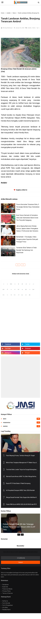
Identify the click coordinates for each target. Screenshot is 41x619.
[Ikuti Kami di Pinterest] (30, 348)
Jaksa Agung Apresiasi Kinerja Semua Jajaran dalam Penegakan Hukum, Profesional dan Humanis (27, 228)
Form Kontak (6, 603)
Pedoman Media (7, 589)
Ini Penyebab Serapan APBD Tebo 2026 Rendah (20, 490)
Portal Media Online (20, 616)
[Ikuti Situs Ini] (30, 352)
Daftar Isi (5, 601)
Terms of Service (7, 593)
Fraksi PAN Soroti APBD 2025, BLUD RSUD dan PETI (21, 504)
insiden (29, 28)
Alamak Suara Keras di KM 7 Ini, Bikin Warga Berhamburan (23, 476)
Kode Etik (5, 587)
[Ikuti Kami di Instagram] (10, 352)
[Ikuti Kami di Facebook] (10, 344)
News (34, 28)
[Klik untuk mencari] (38, 2)
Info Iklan (5, 607)
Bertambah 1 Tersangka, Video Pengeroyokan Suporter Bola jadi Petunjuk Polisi (27, 239)
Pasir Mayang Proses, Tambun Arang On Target (20, 455)
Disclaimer (5, 584)
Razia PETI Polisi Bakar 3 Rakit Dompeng (18, 483)
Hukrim (5, 426)
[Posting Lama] (23, 264)
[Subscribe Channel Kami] (10, 348)
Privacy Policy (6, 591)
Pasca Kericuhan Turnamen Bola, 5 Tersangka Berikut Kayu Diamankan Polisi (27, 207)
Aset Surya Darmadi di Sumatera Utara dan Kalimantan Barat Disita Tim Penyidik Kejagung (27, 217)
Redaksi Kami (6, 609)
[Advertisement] (20, 377)
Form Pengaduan (7, 605)
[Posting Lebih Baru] (18, 264)
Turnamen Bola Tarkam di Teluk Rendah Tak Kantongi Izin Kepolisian (26, 250)
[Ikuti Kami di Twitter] (30, 344)
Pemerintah (6, 422)
